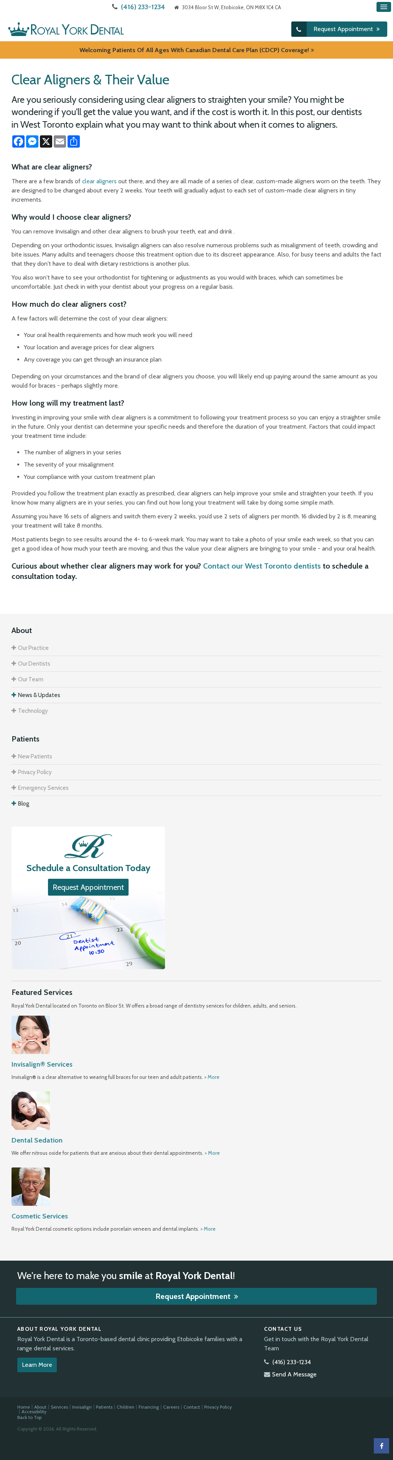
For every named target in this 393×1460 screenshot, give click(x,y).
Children (125, 1407)
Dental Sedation (37, 1140)
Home (23, 1407)
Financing (149, 1407)
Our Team (30, 679)
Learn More (37, 1364)
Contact (191, 1407)
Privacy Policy (35, 772)
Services (59, 1407)
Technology (33, 710)
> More (212, 1077)
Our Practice (33, 648)
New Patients (35, 756)
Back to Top (29, 1417)
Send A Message (294, 1374)
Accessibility (33, 1411)
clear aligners (99, 181)
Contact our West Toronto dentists (262, 566)
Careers (171, 1407)
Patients (104, 1407)
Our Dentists (34, 663)
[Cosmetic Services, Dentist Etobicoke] (31, 1186)
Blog (23, 803)
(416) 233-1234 (143, 7)
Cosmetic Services (40, 1216)
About (40, 1407)
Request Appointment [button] (344, 29)
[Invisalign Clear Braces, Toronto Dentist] (31, 1034)
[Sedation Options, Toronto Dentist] (31, 1110)
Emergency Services (43, 787)
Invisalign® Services (42, 1064)
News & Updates (39, 695)
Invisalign (82, 1407)
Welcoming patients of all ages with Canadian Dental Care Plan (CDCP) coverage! (194, 50)
